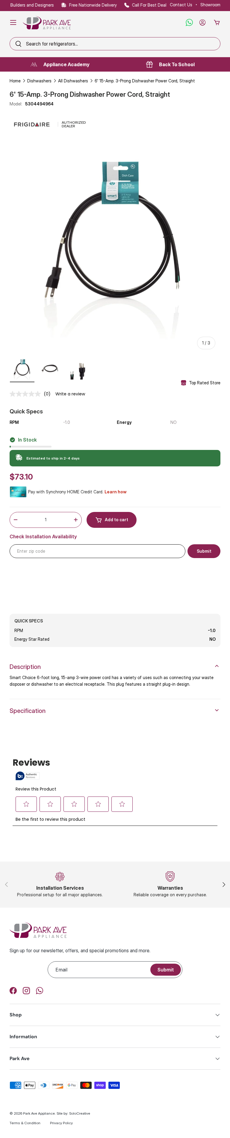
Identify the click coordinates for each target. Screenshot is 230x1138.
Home (15, 80)
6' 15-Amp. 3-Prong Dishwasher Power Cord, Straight (145, 80)
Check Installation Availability (43, 536)
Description (25, 666)
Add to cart (116, 519)
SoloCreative (79, 1113)
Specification (28, 710)
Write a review (70, 394)
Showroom (210, 4)
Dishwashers (39, 80)
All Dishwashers (73, 80)
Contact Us (181, 4)
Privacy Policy (61, 1123)
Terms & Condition (25, 1123)
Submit (166, 970)
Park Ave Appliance (39, 1113)
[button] (216, 22)
